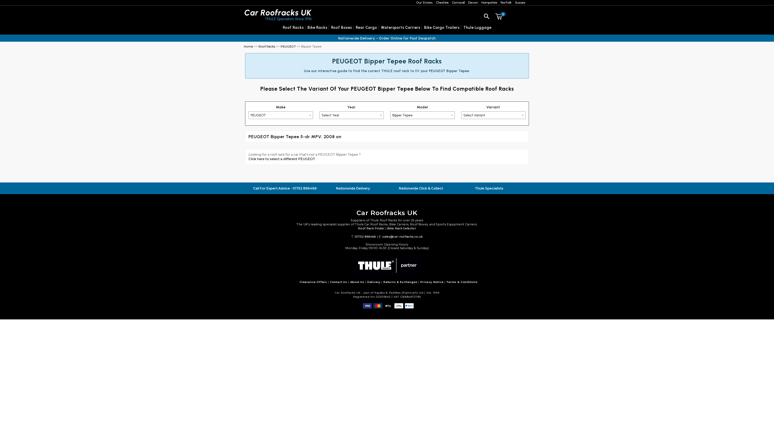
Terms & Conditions (462, 282)
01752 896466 (305, 188)
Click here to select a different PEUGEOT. (282, 159)
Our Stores (424, 2)
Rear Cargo (366, 27)
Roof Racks (266, 46)
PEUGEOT (288, 46)
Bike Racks (317, 27)
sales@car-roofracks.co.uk (402, 236)
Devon (473, 2)
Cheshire (442, 2)
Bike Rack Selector (401, 228)
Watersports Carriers (400, 27)
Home (248, 46)
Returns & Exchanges (400, 282)
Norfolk (506, 2)
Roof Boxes (341, 27)
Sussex (520, 2)
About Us (357, 282)
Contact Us (338, 282)
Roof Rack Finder (371, 228)
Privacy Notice (431, 282)
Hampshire (489, 2)
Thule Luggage (477, 27)
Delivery (374, 282)
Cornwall (458, 2)
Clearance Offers (313, 282)
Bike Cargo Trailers (442, 27)
